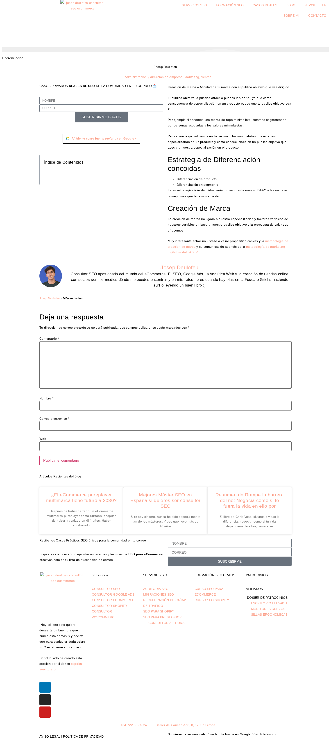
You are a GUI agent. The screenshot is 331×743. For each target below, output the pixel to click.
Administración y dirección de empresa (153, 77)
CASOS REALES (265, 5)
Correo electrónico (54, 418)
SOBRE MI (291, 15)
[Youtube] (45, 712)
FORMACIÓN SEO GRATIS (215, 575)
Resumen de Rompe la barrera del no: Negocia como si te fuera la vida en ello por (249, 500)
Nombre (46, 398)
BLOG (290, 5)
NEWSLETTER (315, 5)
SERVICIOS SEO (194, 5)
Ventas (206, 77)
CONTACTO (317, 15)
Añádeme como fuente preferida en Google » (101, 138)
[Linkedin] (45, 687)
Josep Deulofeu (49, 298)
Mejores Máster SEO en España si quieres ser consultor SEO (165, 500)
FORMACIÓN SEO (230, 5)
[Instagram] (45, 699)
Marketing (191, 77)
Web (42, 438)
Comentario (49, 338)
